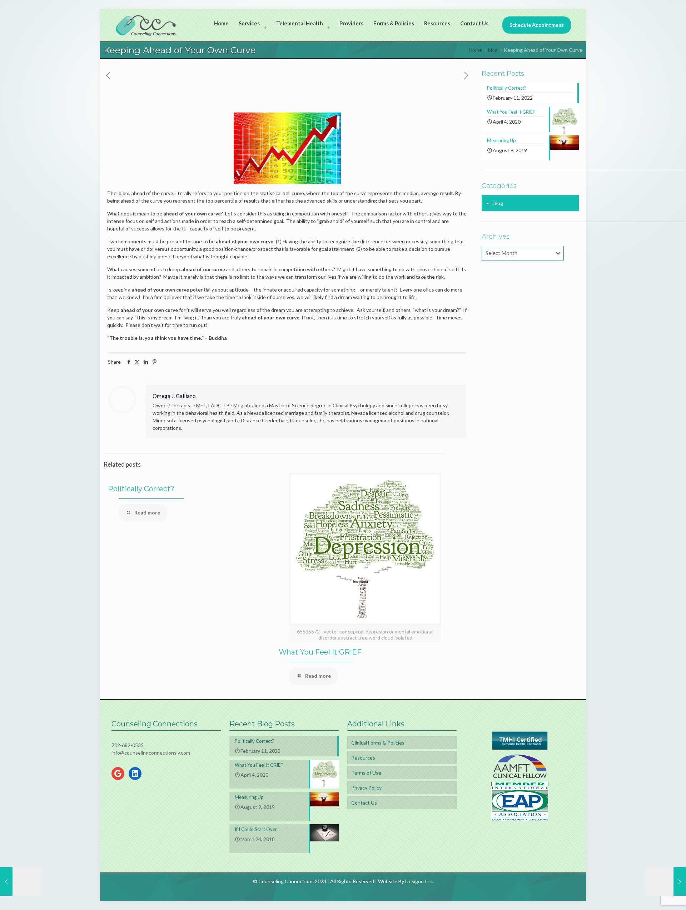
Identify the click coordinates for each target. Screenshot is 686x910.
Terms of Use (366, 773)
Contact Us (364, 803)
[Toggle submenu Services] (265, 26)
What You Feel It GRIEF (320, 652)
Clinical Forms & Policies (377, 743)
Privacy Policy (366, 788)
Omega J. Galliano (174, 396)
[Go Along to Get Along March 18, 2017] (20, 881)
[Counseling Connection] (146, 25)
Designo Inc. (419, 881)
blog (493, 50)
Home (475, 50)
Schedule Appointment (536, 25)
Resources (363, 758)
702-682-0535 (127, 745)
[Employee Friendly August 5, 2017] (665, 881)
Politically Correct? (141, 488)
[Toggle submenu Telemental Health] (328, 26)
